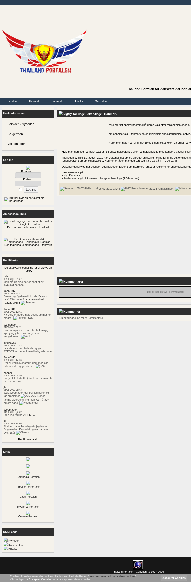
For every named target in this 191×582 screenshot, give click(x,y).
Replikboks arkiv (28, 439)
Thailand (34, 101)
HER (28, 414)
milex (7, 276)
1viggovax (10, 343)
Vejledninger (16, 144)
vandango (10, 324)
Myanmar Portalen (28, 506)
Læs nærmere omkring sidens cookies (112, 576)
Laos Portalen (28, 496)
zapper (8, 372)
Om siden (101, 101)
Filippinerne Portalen (28, 486)
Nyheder (13, 540)
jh (5, 387)
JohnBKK (9, 290)
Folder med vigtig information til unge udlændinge (93, 178)
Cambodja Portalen (28, 476)
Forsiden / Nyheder (21, 124)
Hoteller (78, 101)
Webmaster (11, 409)
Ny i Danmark (72, 175)
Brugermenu (16, 134)
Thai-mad (56, 101)
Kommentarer (16, 545)
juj (5, 420)
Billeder (12, 549)
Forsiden (11, 101)
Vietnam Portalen (28, 516)
